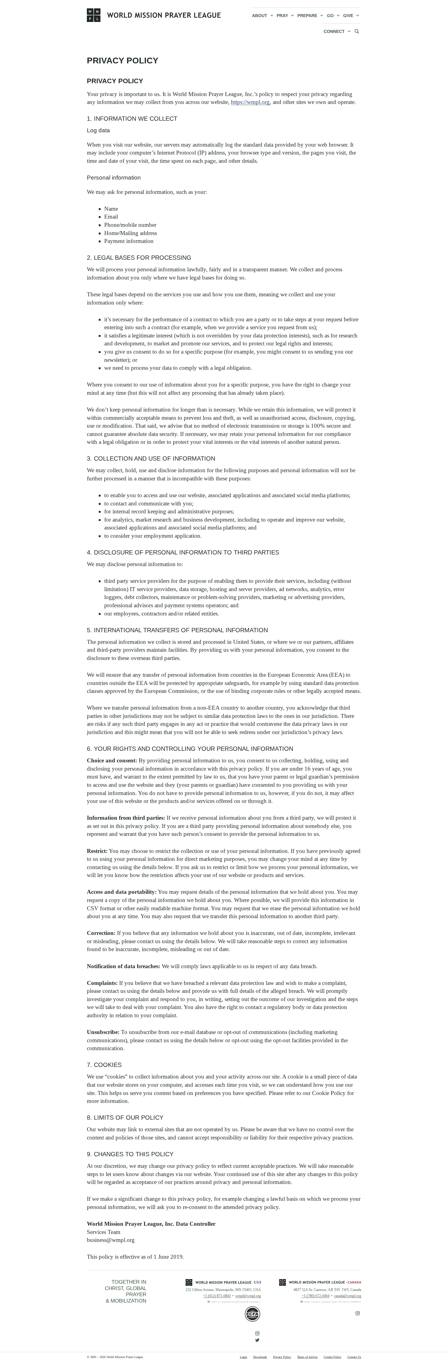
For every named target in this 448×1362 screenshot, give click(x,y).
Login (243, 1357)
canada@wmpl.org (347, 1296)
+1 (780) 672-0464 (315, 1296)
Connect (334, 31)
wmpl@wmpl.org (248, 1296)
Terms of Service (307, 1357)
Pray (282, 15)
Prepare (307, 15)
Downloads (260, 1357)
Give (348, 15)
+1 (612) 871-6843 (217, 1296)
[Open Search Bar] (357, 31)
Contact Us (354, 1357)
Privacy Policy (282, 1357)
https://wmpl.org (250, 102)
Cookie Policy (332, 1357)
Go (330, 15)
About (259, 15)
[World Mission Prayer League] (154, 15)
